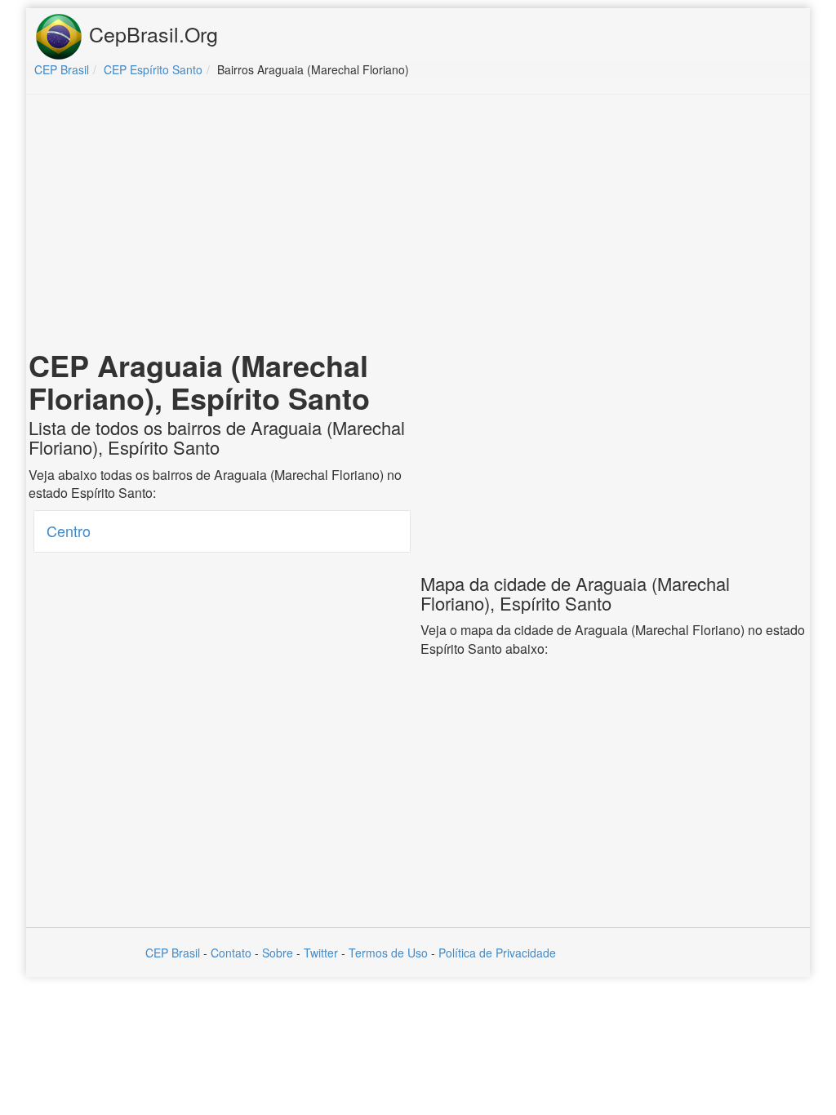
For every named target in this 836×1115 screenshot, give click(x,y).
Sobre (277, 952)
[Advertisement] (418, 225)
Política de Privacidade (497, 952)
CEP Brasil (172, 952)
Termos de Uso (388, 952)
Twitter (321, 952)
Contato (231, 952)
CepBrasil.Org (150, 33)
